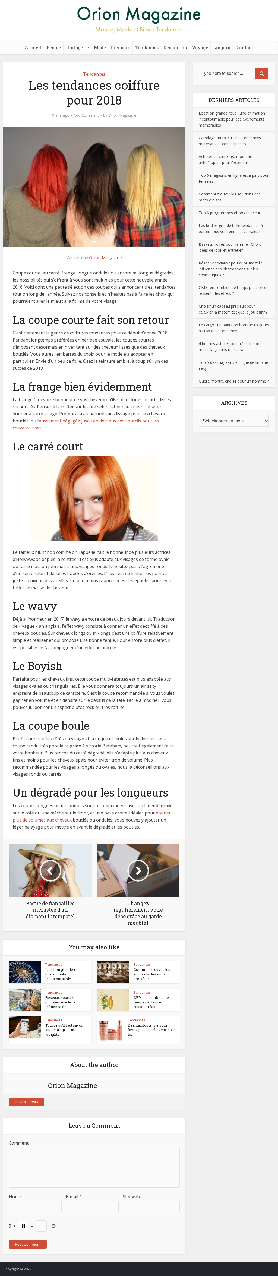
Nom (15, 1197)
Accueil (33, 47)
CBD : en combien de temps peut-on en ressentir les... (151, 1002)
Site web (131, 1197)
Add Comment (86, 115)
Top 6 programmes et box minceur (229, 212)
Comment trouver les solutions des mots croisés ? (152, 974)
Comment (19, 1143)
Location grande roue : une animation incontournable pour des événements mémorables (232, 119)
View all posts (26, 1101)
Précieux (120, 47)
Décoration (175, 47)
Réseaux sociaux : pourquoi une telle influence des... (60, 1002)
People (53, 47)
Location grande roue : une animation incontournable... (64, 974)
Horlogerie (77, 47)
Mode (100, 47)
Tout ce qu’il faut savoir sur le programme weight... (64, 1030)
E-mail (74, 1197)
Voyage (200, 47)
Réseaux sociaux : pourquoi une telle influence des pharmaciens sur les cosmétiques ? (231, 268)
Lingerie (222, 47)
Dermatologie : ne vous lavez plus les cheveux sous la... (152, 1030)
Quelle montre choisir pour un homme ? (234, 381)
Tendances (147, 47)
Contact (244, 47)
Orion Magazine (122, 115)
